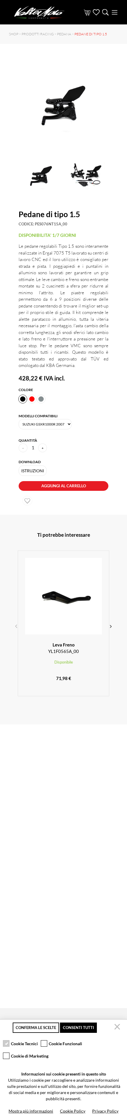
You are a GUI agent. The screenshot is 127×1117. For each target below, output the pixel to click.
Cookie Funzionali (65, 1043)
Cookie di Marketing (29, 1055)
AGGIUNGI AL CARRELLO (63, 485)
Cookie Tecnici (24, 1043)
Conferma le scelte (36, 1027)
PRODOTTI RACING (38, 34)
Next (111, 626)
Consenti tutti (78, 1027)
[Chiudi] (118, 1028)
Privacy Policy (105, 1110)
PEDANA (64, 34)
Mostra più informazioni (31, 1110)
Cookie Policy (72, 1110)
